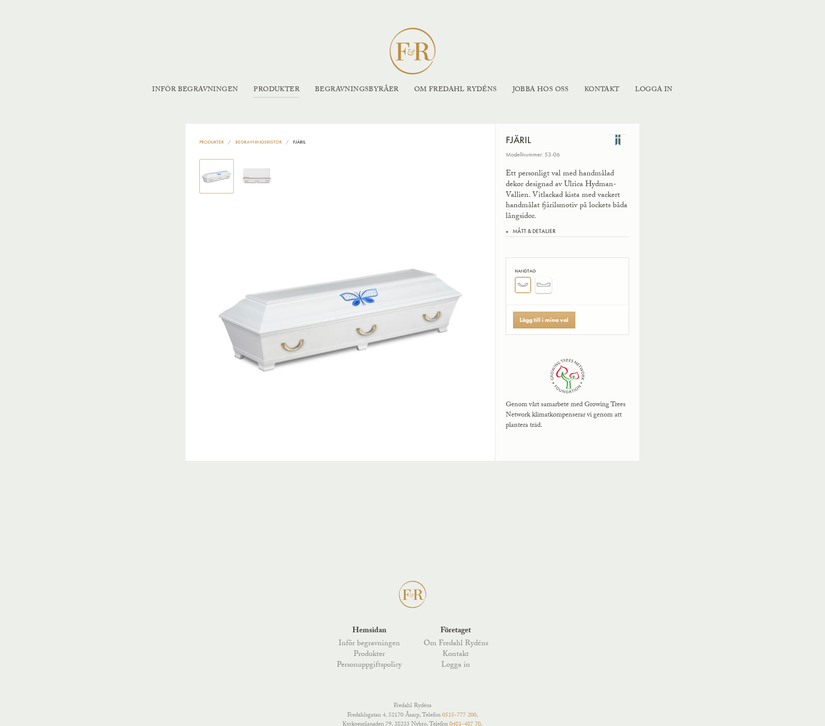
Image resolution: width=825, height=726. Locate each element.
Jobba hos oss (541, 90)
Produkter (276, 90)
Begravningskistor (258, 142)
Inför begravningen (195, 90)
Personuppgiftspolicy (369, 665)
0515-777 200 (459, 716)
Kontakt (602, 90)
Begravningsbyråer (357, 90)
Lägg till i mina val (543, 320)
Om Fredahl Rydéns (455, 90)
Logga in (654, 90)
